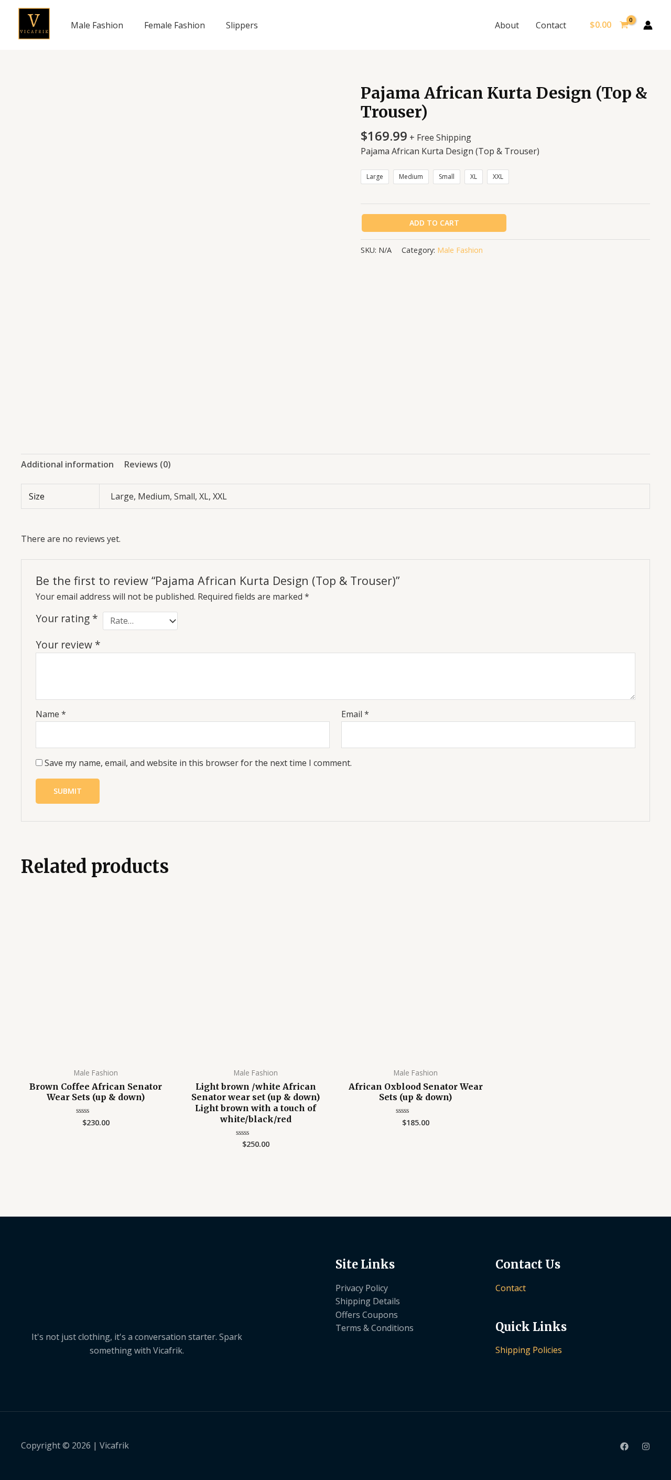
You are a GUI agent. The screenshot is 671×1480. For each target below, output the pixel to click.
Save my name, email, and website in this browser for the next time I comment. (198, 763)
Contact (551, 25)
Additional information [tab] (67, 464)
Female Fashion (174, 25)
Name (51, 714)
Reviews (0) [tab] (147, 464)
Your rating (67, 618)
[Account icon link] (648, 25)
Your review (68, 644)
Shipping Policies (528, 1350)
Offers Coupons (367, 1315)
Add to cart (434, 223)
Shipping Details (368, 1301)
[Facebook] (624, 1446)
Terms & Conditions (375, 1328)
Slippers (242, 25)
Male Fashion (97, 25)
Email (355, 714)
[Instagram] (646, 1446)
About (507, 25)
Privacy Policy (362, 1288)
